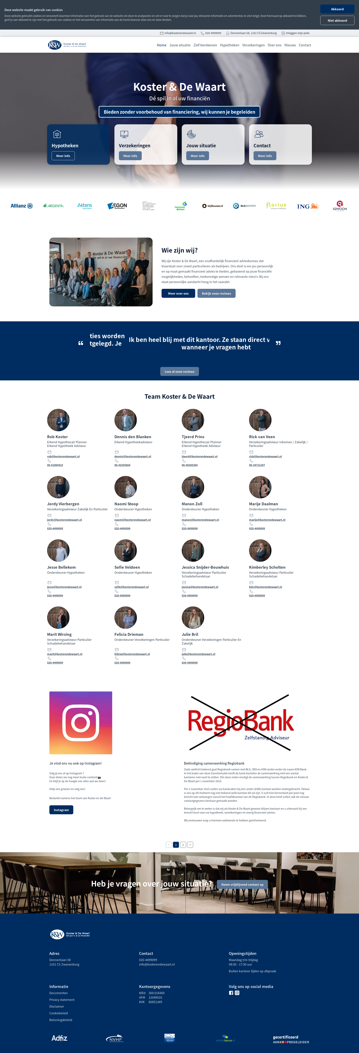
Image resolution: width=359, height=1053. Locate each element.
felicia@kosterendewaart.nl (132, 654)
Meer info (63, 155)
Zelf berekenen (205, 44)
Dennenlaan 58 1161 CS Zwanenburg (64, 961)
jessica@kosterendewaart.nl (200, 587)
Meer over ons (178, 293)
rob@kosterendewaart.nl (63, 456)
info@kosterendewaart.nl (180, 33)
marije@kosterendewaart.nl (267, 520)
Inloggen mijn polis (298, 33)
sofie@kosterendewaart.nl (131, 587)
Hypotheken (229, 44)
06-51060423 (55, 465)
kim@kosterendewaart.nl (265, 587)
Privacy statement (61, 999)
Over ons (274, 44)
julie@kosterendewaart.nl (198, 654)
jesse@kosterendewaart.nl (64, 587)
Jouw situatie (180, 44)
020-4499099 (213, 33)
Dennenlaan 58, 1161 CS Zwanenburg (254, 33)
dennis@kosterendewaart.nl (132, 456)
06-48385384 (190, 465)
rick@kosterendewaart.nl (265, 456)
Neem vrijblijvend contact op (242, 884)
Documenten (58, 993)
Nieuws (290, 44)
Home (161, 44)
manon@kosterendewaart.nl (200, 520)
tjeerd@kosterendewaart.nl (199, 456)
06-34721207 (257, 465)
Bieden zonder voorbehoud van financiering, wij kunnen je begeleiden (179, 111)
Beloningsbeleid (60, 1019)
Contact (305, 44)
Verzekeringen (253, 44)
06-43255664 (122, 465)
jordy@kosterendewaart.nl (64, 520)
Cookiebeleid (58, 1013)
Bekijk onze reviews (216, 293)
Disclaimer (56, 1006)
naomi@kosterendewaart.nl (132, 520)
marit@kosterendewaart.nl (64, 654)
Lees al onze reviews (179, 371)
